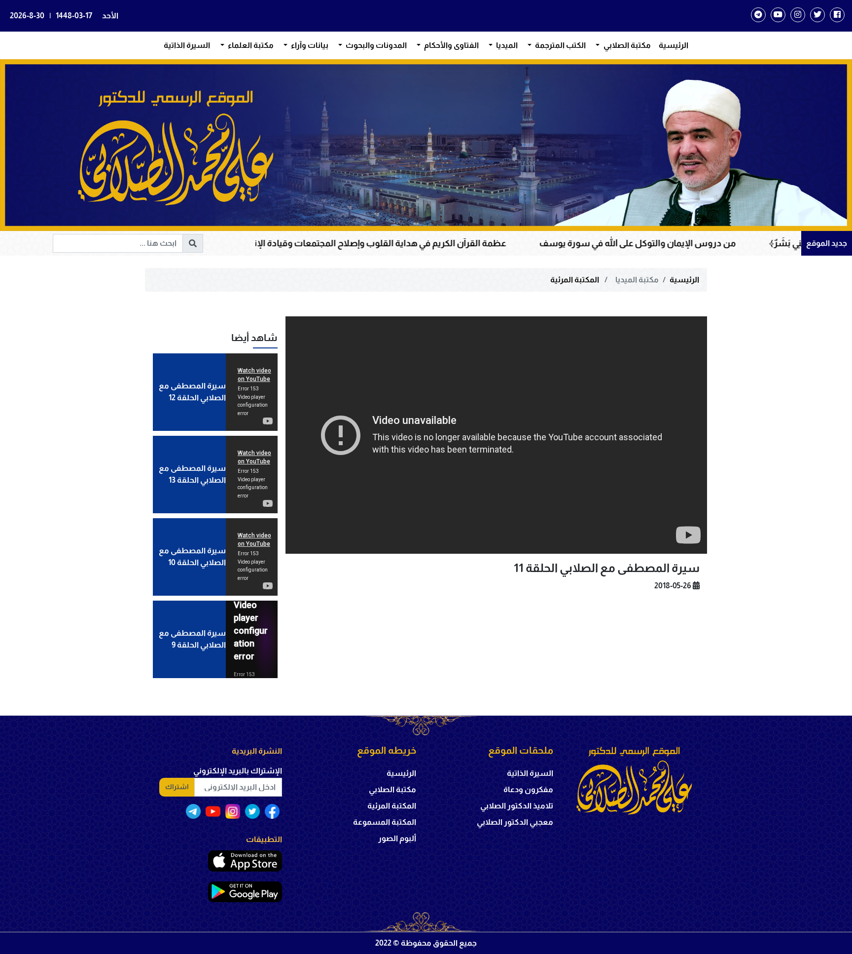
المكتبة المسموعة (384, 822)
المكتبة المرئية (575, 279)
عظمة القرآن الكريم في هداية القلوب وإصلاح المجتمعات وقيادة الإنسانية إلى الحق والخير (431, 243)
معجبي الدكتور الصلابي (515, 822)
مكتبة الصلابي (626, 45)
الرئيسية (673, 45)
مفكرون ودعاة (528, 789)
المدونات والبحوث (375, 45)
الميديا (506, 45)
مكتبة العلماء (250, 45)
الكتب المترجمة (559, 45)
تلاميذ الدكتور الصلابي (516, 805)
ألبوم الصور (397, 838)
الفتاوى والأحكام (451, 45)
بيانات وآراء (308, 45)
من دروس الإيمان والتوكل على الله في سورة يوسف (729, 243)
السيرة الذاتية (187, 45)
